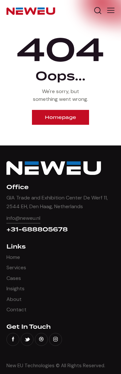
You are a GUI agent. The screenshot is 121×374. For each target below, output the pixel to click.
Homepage (60, 117)
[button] (111, 10)
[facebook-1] (12, 339)
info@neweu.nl (23, 218)
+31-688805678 (37, 229)
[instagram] (55, 339)
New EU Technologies (30, 365)
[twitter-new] (27, 339)
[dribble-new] (41, 339)
